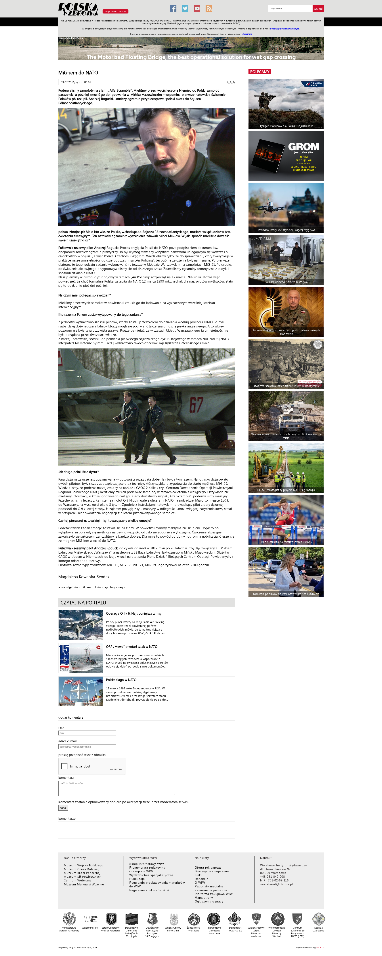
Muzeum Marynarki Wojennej (84, 884)
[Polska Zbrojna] (111, 15)
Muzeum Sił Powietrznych (82, 876)
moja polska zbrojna (115, 11)
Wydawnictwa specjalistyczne (151, 875)
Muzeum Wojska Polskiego (83, 865)
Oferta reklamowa (208, 867)
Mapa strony (204, 897)
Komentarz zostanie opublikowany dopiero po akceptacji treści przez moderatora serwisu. (124, 802)
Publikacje (137, 879)
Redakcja (201, 879)
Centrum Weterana (78, 880)
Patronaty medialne (209, 886)
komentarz (67, 777)
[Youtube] (197, 8)
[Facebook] (173, 8)
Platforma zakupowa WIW (214, 894)
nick (62, 727)
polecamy (259, 71)
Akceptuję (247, 34)
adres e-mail (68, 741)
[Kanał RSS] (209, 8)
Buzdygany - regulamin (212, 871)
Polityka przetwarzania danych (285, 28)
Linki (198, 875)
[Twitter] (185, 8)
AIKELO (320, 947)
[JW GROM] (286, 156)
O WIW (200, 882)
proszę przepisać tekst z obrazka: (83, 754)
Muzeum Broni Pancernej (82, 873)
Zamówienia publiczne (211, 890)
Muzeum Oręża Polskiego (83, 869)
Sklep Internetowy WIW (146, 864)
